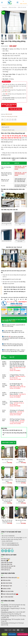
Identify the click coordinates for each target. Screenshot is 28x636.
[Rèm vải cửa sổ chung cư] (21, 512)
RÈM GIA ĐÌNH (12, 7)
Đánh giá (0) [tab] (5, 127)
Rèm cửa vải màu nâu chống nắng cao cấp (7, 521)
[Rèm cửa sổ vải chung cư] (7, 452)
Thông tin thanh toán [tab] (8, 130)
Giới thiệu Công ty (5, 558)
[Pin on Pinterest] (13, 120)
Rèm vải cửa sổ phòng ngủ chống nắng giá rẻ (21, 480)
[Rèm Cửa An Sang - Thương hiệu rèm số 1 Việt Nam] (9, 2)
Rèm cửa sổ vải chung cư (7, 460)
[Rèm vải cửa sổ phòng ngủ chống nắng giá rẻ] (21, 472)
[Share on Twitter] (7, 120)
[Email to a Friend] (10, 120)
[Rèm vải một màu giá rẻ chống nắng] (7, 492)
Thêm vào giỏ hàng (15, 109)
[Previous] (3, 22)
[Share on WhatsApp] (2, 120)
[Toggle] (26, 580)
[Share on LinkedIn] (15, 120)
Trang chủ (4, 7)
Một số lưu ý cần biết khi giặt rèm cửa (12, 430)
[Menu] (2, 2)
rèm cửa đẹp (14, 116)
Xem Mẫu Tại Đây (9, 87)
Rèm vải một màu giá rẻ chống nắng (7, 500)
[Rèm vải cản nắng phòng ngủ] (21, 492)
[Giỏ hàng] (17, 2)
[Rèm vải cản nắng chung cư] (21, 452)
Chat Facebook (12, 634)
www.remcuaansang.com (13, 545)
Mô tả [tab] (3, 124)
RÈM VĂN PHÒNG (20, 632)
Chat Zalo (4, 634)
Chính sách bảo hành (6, 568)
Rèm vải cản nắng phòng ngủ (21, 500)
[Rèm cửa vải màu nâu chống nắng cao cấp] (7, 512)
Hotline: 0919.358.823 (22, 634)
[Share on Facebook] (5, 120)
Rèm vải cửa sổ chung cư (21, 521)
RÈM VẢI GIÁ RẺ (22, 7)
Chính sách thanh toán (6, 564)
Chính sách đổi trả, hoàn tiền (8, 566)
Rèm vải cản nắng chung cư (21, 460)
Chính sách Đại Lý (5, 569)
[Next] (24, 22)
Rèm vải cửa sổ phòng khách (7, 480)
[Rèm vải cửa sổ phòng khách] (7, 472)
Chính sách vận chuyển (6, 562)
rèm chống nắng (8, 116)
